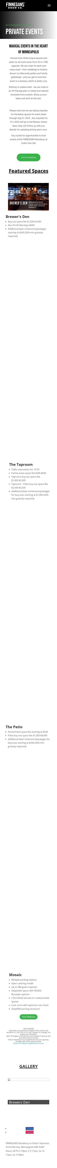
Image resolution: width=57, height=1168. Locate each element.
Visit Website (28, 1016)
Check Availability (28, 157)
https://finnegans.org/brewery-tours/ (28, 1043)
